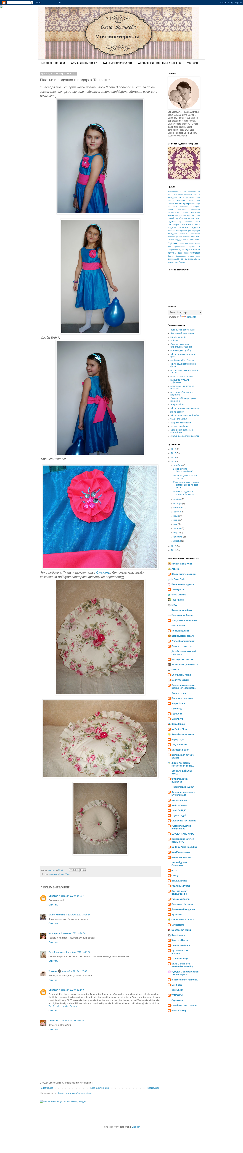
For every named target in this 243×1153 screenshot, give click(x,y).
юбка (190, 259)
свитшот (195, 236)
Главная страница (53, 62)
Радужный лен (177, 404)
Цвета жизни (178, 625)
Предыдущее (152, 1088)
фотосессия (181, 256)
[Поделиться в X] (78, 870)
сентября (178, 507)
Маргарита (54, 933)
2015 (173, 453)
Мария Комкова (57, 914)
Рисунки (183, 234)
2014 (173, 457)
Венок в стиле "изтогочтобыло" (182, 470)
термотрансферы (179, 426)
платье (189, 224)
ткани (186, 253)
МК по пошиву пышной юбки (184, 415)
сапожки (186, 237)
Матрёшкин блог (180, 750)
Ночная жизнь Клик (181, 564)
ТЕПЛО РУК (177, 995)
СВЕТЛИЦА (177, 990)
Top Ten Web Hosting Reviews (63, 1006)
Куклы (171, 215)
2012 (173, 546)
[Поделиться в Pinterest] (84, 870)
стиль (197, 240)
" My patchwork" (179, 744)
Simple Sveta (178, 703)
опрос (180, 222)
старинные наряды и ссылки (184, 436)
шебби (177, 259)
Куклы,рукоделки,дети (117, 62)
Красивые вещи (179, 958)
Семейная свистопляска (184, 1005)
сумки (181, 250)
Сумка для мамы (186, 244)
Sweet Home (177, 925)
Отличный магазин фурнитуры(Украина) (181, 345)
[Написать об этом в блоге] (74, 870)
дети (181, 197)
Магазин (192, 62)
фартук (171, 256)
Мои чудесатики (180, 680)
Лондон (178, 215)
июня (176, 520)
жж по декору (177, 412)
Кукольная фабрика (181, 610)
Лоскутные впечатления (184, 620)
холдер (191, 256)
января (177, 541)
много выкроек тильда (181, 376)
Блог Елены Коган (181, 675)
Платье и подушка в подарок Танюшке (183, 492)
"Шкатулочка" (179, 589)
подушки (53, 874)
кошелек (195, 212)
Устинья (53, 971)
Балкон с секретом (181, 646)
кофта (185, 213)
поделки (183, 227)
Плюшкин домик (180, 631)
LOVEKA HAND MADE (182, 834)
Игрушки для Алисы (182, 615)
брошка (183, 191)
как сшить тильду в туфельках (179, 381)
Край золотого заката (182, 636)
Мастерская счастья (182, 659)
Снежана (53, 1020)
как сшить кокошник (178, 207)
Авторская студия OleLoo (184, 664)
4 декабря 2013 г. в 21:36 (78, 952)
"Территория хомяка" (182, 787)
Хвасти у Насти (179, 940)
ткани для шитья (178, 419)
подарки (172, 227)
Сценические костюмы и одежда (159, 62)
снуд (192, 239)
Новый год (173, 218)
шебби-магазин (178, 337)
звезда (171, 200)
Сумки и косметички (84, 62)
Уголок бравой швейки (183, 641)
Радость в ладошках (182, 698)
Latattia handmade (180, 945)
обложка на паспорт (189, 218)
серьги (186, 240)
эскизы (184, 259)
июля (176, 516)
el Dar (174, 870)
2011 (173, 550)
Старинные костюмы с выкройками (181, 431)
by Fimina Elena (179, 729)
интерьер (184, 203)
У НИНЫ (175, 569)
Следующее (47, 1088)
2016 (173, 449)
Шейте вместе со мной (183, 574)
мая (175, 524)
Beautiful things (179, 881)
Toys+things (177, 600)
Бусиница (176, 985)
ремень (184, 231)
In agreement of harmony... (184, 980)
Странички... (177, 1000)
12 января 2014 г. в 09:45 (71, 1020)
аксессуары (173, 191)
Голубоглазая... (57, 952)
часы (198, 256)
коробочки (195, 210)
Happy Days (177, 739)
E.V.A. (174, 605)
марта (176, 532)
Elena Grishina (178, 594)
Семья (61, 874)
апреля (177, 528)
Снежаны (103, 572)
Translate (191, 317)
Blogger (135, 1127)
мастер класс (189, 215)
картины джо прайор (180, 350)
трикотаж (195, 253)
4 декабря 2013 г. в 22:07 (74, 971)
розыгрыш (195, 234)
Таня (67, 874)
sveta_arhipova (179, 805)
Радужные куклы (180, 886)
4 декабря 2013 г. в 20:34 (73, 933)
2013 (173, 461)
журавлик (176, 714)
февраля (178, 537)
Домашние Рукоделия (183, 909)
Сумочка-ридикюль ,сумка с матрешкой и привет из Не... (186, 485)
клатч (170, 209)
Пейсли (174, 340)
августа (177, 511)
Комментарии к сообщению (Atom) (74, 1093)
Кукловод (176, 708)
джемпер (190, 197)
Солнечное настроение (183, 820)
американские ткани (180, 422)
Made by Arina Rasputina (184, 847)
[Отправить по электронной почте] (71, 870)
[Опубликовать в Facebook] (81, 870)
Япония (182, 262)
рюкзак (179, 237)
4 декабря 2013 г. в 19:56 (78, 914)
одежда (172, 221)
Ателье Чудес (178, 693)
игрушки (181, 200)
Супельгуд (177, 719)
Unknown (53, 896)
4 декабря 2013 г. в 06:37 (71, 896)
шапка (170, 259)
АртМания (176, 914)
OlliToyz (175, 875)
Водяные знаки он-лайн (182, 330)
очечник (188, 222)
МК (198, 215)
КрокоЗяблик (178, 724)
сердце (178, 240)
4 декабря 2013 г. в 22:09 (71, 990)
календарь (195, 207)
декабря (177, 465)
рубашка (171, 237)
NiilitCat (175, 669)
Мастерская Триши (181, 930)
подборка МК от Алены (182, 360)
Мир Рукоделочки (180, 852)
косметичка (173, 212)
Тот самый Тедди (180, 899)
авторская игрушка (181, 857)
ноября (177, 499)
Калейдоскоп (178, 935)
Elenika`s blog (178, 1010)
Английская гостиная (182, 734)
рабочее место (174, 231)
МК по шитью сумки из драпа (185, 408)
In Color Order (178, 579)
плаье (197, 225)
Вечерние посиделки (182, 584)
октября (177, 503)
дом (198, 197)
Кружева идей (178, 815)
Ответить (53, 905)
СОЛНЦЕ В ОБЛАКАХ (182, 919)
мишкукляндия (179, 800)
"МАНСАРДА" (178, 810)
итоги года (195, 204)
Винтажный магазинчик (182, 333)
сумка (172, 243)
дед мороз (178, 194)
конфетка (182, 209)
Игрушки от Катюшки (182, 904)
